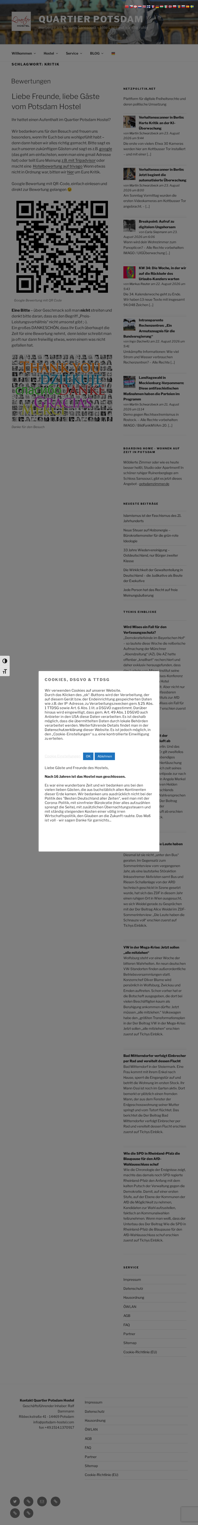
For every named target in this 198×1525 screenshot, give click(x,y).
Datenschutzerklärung (63, 730)
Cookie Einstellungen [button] (63, 756)
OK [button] (88, 756)
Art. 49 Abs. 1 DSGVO (121, 712)
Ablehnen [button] (105, 756)
